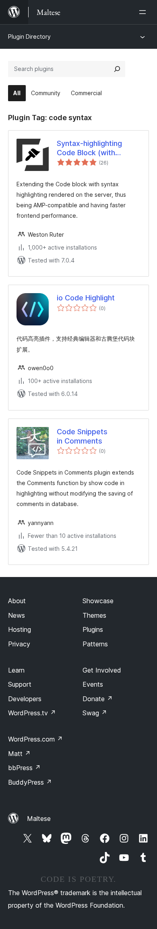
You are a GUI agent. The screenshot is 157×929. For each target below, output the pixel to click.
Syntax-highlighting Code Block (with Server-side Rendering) (96, 148)
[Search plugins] (117, 69)
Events (93, 684)
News (16, 615)
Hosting (19, 629)
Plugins (93, 629)
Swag (95, 713)
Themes (94, 615)
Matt (19, 754)
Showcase (98, 601)
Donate (98, 699)
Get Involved (102, 670)
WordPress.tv (32, 713)
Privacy (19, 644)
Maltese (39, 818)
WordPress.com (35, 739)
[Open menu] (144, 12)
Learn (16, 670)
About (17, 601)
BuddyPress (30, 782)
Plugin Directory (29, 36)
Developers (24, 699)
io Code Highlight (86, 298)
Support (19, 684)
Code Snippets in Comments (82, 436)
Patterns (95, 644)
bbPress (24, 768)
